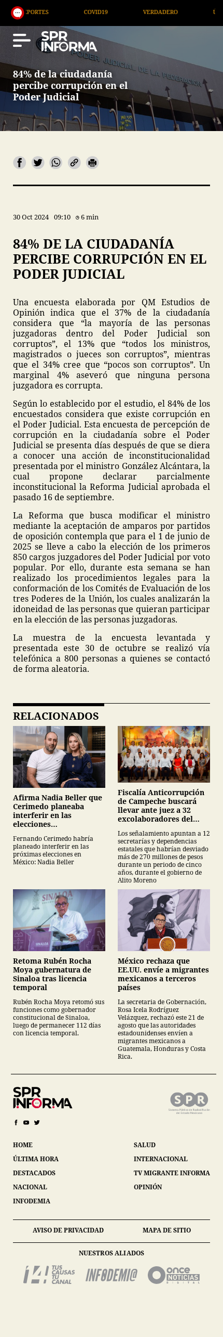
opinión (148, 1187)
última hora (36, 1158)
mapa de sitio (167, 1230)
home (23, 1144)
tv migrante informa (172, 1173)
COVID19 (54, 12)
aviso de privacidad (68, 1230)
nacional (30, 1187)
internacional (161, 1158)
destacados (34, 1173)
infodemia (31, 1201)
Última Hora (192, 12)
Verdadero (119, 12)
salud (145, 1144)
